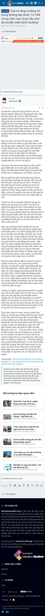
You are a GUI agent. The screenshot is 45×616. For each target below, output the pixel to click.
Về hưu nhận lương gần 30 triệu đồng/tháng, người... (27, 440)
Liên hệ (4, 574)
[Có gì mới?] (36, 3)
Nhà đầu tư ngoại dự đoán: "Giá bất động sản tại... (27, 466)
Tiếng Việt (13, 592)
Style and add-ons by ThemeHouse (16, 608)
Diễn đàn (4, 569)
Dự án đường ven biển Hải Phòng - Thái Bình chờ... (24, 415)
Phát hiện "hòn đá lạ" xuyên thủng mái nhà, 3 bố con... (25, 402)
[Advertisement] (22, 65)
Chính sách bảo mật (33, 596)
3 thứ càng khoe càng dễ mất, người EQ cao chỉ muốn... (26, 428)
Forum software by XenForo (22, 606)
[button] (3, 3)
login (3, 585)
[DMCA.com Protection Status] (27, 592)
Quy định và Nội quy (16, 596)
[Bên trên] (10, 600)
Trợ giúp (5, 600)
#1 (43, 108)
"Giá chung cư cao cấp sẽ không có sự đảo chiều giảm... (27, 453)
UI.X (3, 592)
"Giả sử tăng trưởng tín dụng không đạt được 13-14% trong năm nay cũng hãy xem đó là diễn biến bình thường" (22, 361)
